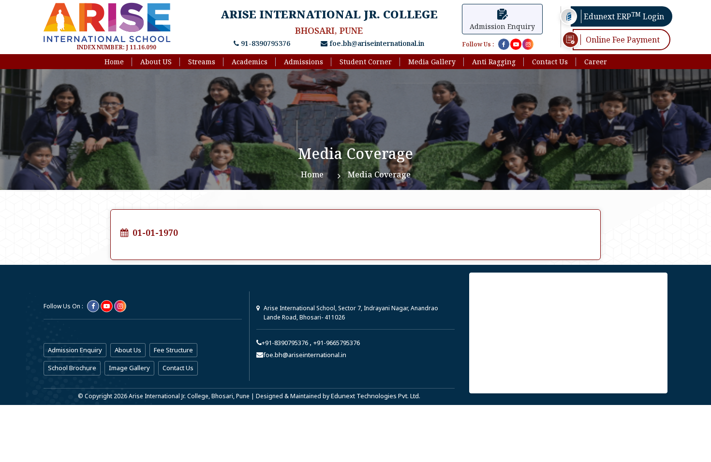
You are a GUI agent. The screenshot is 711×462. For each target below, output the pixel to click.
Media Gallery (432, 61)
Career (595, 61)
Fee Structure (173, 350)
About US (156, 61)
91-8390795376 (264, 43)
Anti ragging (494, 61)
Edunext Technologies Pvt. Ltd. (375, 395)
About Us (128, 350)
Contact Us (550, 61)
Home (114, 61)
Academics (249, 61)
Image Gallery (129, 367)
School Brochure (72, 367)
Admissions (303, 61)
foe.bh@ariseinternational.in (375, 43)
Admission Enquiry (75, 350)
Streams (201, 61)
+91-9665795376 (336, 342)
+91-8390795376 (286, 342)
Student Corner (366, 61)
